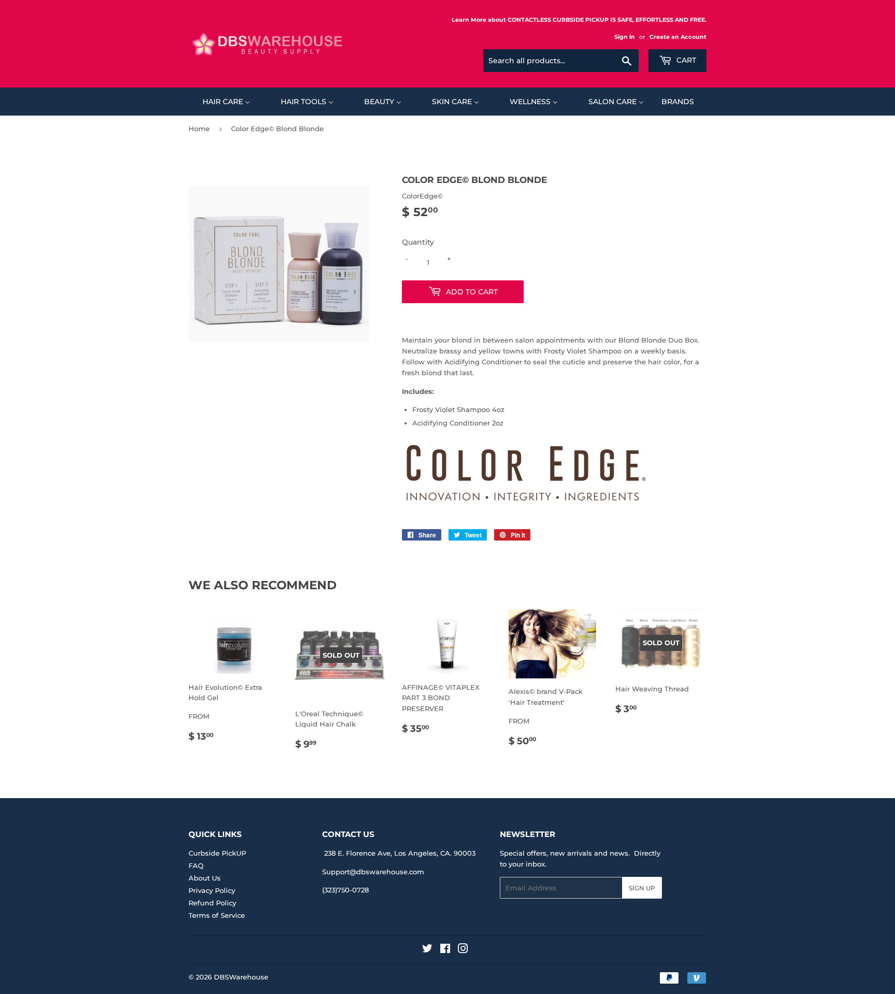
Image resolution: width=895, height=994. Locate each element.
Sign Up (642, 888)
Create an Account (677, 36)
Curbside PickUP (217, 853)
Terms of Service (217, 915)
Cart (685, 60)
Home (199, 128)
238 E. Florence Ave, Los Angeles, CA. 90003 (399, 853)
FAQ (196, 865)
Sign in (624, 36)
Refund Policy (212, 903)
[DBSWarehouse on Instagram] (463, 950)
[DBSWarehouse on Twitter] (427, 950)
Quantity (418, 242)
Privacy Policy (212, 890)
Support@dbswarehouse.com (373, 872)
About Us (205, 878)
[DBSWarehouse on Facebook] (445, 950)
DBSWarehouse (241, 977)
